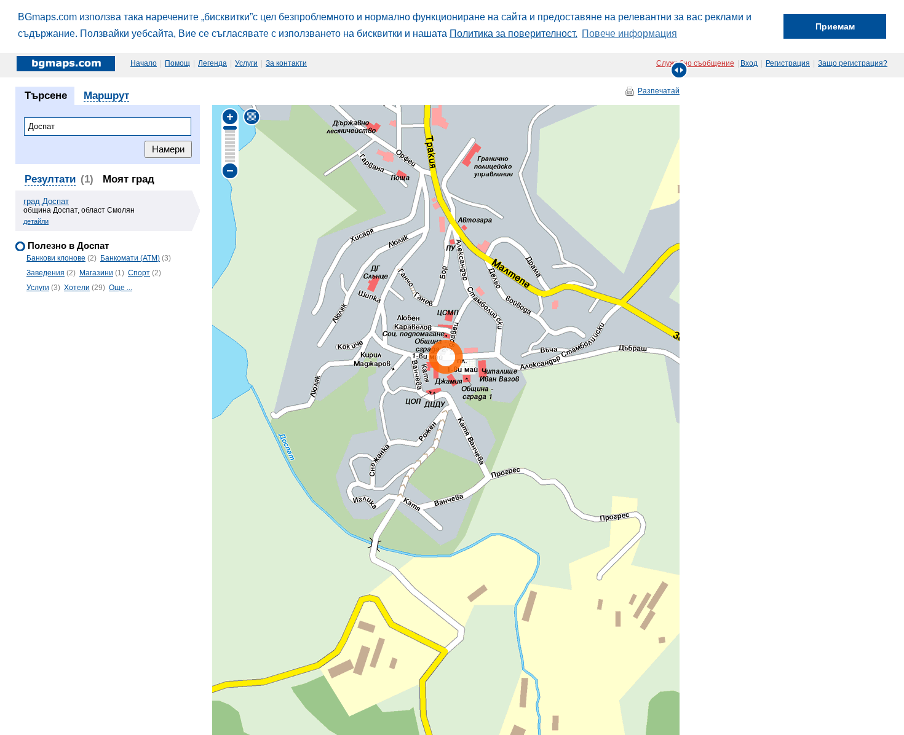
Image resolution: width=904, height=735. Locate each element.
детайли (36, 221)
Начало (143, 63)
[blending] (252, 116)
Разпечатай (659, 91)
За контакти (286, 63)
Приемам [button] (835, 26)
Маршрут (106, 95)
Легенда (212, 63)
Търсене (46, 95)
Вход (749, 63)
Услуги (246, 63)
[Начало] (67, 63)
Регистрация (788, 63)
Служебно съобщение (695, 63)
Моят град (128, 179)
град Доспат (46, 201)
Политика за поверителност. (513, 33)
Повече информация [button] (629, 33)
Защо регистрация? (852, 63)
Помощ (177, 63)
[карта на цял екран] (679, 70)
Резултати (50, 179)
